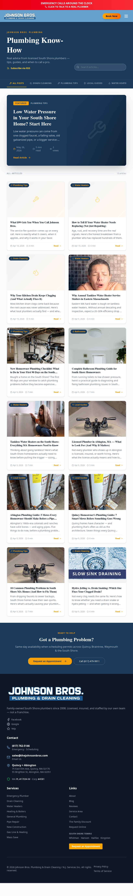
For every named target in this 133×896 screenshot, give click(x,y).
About (72, 795)
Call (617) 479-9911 (89, 661)
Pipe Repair (13, 821)
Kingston (105, 837)
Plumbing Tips (69, 83)
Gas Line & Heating (17, 832)
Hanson (85, 837)
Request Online (77, 826)
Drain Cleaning (42, 83)
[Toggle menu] (126, 16)
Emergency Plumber (18, 795)
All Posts (18, 83)
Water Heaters (120, 83)
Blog (71, 801)
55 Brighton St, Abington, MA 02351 (31, 771)
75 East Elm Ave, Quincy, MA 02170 (31, 768)
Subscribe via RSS (20, 68)
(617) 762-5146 (21, 746)
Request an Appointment (47, 661)
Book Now (111, 16)
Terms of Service (103, 871)
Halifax (95, 837)
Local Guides (95, 83)
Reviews (73, 806)
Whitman (74, 837)
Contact (73, 816)
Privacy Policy (101, 866)
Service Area (76, 811)
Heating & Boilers (16, 811)
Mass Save (12, 837)
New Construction (16, 826)
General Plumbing (17, 816)
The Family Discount (80, 821)
